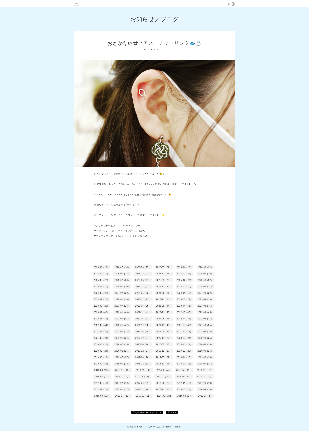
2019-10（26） (184, 351)
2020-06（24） (143, 344)
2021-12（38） (143, 325)
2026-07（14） (122, 267)
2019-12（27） (143, 351)
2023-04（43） (184, 306)
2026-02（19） (101, 273)
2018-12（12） (143, 364)
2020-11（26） (164, 338)
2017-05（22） (164, 383)
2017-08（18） (101, 383)
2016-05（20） (164, 396)
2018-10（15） (184, 364)
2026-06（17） (143, 267)
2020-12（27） (143, 338)
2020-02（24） (101, 351)
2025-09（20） (205, 273)
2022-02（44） (101, 325)
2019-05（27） (164, 357)
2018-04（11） (184, 370)
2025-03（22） (205, 280)
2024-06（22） (143, 293)
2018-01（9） (122, 376)
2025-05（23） (164, 280)
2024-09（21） (205, 286)
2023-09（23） (205, 299)
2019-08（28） (101, 357)
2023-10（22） (184, 299)
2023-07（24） (122, 306)
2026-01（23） (122, 273)
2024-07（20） (122, 293)
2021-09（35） (205, 325)
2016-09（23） (205, 389)
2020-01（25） (122, 351)
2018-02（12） (102, 376)
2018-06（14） (143, 370)
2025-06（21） (143, 280)
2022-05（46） (164, 319)
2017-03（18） (205, 383)
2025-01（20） (122, 286)
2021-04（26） (184, 331)
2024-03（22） (205, 293)
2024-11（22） (164, 286)
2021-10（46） (184, 325)
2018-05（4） (164, 370)
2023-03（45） (205, 306)
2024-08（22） (101, 293)
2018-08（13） (102, 370)
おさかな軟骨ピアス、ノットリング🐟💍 (155, 43)
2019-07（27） (122, 357)
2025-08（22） (101, 280)
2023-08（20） (101, 306)
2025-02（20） (101, 286)
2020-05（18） (164, 344)
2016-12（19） (143, 389)
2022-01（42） (122, 325)
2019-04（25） (184, 357)
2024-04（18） (184, 293)
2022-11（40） (164, 312)
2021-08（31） (101, 331)
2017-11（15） (163, 376)
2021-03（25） (205, 331)
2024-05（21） (164, 293)
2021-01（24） (122, 338)
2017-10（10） (184, 376)
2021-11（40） (164, 325)
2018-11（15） (164, 364)
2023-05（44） (164, 306)
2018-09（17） (205, 364)
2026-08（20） (101, 267)
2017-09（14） (204, 376)
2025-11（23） (164, 273)
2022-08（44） (101, 319)
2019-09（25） (205, 351)
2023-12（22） (143, 299)
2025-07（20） (122, 280)
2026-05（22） (164, 267)
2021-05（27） (164, 331)
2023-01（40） (122, 312)
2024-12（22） (143, 286)
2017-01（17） (122, 389)
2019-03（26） (205, 357)
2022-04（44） (184, 319)
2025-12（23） (143, 273)
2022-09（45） (205, 312)
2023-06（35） (143, 306)
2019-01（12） (122, 364)
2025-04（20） (184, 280)
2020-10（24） (184, 338)
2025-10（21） (184, 273)
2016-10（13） (184, 389)
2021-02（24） (101, 338)
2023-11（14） (164, 299)
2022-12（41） (143, 312)
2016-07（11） (123, 396)
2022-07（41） (122, 319)
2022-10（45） (184, 312)
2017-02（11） (101, 389)
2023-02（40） (101, 312)
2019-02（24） (101, 364)
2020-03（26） (205, 344)
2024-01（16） (122, 299)
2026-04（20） (184, 267)
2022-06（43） (143, 319)
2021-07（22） (122, 331)
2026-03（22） (205, 267)
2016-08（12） (102, 396)
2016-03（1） (205, 396)
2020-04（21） (184, 344)
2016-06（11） (143, 396)
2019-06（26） (143, 357)
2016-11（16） (164, 389)
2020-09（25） (205, 338)
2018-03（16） (204, 370)
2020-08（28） (101, 344)
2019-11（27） (164, 351)
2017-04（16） (184, 383)
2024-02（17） (101, 299)
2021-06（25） (143, 331)
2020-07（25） (122, 344)
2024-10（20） (184, 286)
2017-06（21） (143, 383)
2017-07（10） (122, 383)
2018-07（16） (123, 370)
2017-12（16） (142, 376)
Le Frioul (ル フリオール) (147, 427)
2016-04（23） (185, 396)
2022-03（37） (205, 319)
